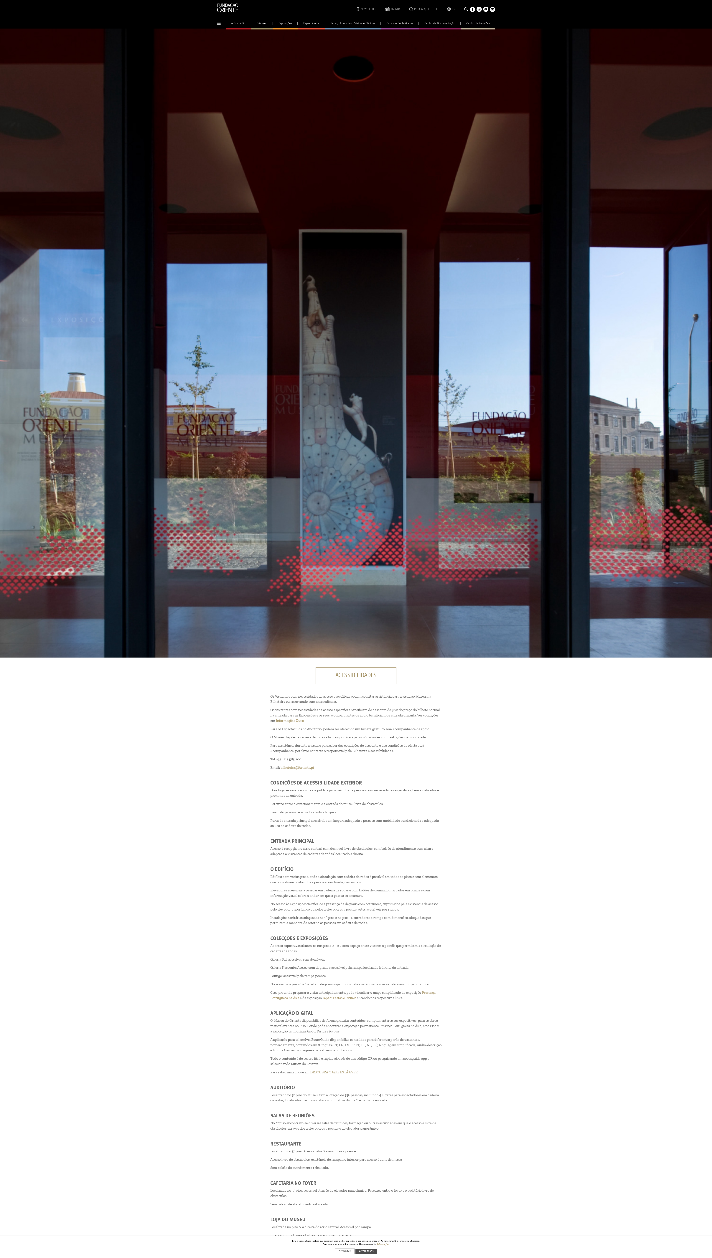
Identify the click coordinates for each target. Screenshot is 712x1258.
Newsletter (368, 9)
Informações (383, 1244)
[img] (356, 343)
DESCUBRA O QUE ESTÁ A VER (334, 1072)
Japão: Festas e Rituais (339, 998)
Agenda (395, 9)
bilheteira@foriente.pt (297, 767)
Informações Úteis (426, 9)
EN (453, 9)
